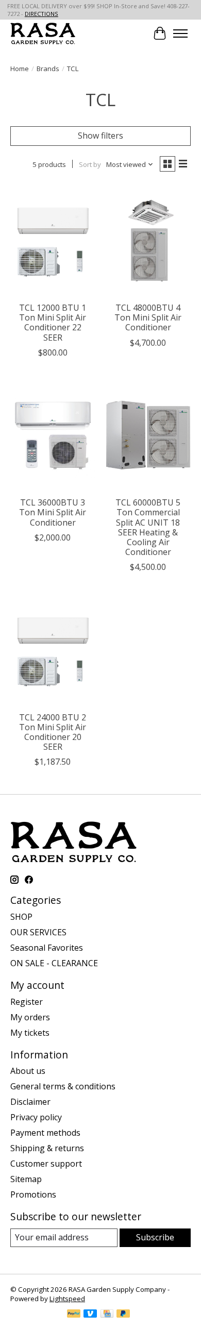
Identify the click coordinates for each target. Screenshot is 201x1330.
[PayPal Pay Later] (123, 1314)
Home (19, 68)
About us (27, 1070)
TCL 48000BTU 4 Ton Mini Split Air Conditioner (147, 317)
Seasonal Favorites (46, 947)
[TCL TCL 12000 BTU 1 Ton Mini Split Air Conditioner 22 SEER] (52, 240)
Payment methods (45, 1132)
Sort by (90, 164)
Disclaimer (30, 1101)
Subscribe (155, 1237)
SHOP (21, 916)
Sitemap (26, 1179)
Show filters (100, 135)
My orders (30, 1017)
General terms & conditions (62, 1086)
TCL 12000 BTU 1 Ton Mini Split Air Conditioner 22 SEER (52, 322)
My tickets (29, 1032)
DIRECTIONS (41, 14)
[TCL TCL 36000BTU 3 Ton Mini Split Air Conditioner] (52, 435)
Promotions (33, 1194)
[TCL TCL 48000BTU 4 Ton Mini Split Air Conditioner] (148, 240)
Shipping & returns (47, 1148)
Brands (48, 68)
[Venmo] (90, 1314)
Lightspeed (67, 1298)
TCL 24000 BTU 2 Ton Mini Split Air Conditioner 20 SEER (52, 732)
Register (26, 1001)
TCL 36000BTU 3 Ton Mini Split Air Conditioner (52, 512)
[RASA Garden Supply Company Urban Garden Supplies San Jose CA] (42, 33)
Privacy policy (36, 1117)
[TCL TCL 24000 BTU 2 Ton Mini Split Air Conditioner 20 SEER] (52, 649)
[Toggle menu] (180, 33)
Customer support (46, 1163)
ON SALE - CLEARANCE (54, 963)
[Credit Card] (106, 1314)
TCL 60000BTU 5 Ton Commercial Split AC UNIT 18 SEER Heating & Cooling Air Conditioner (147, 527)
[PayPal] (73, 1314)
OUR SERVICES (38, 932)
